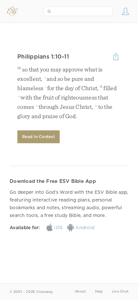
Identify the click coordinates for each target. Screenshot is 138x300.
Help (99, 291)
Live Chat (120, 291)
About (80, 291)
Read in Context (38, 136)
